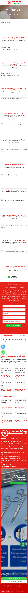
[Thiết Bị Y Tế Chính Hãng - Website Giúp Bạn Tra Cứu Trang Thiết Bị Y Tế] (14, 2)
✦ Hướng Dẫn (23, 587)
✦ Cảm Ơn (17, 587)
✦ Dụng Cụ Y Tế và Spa (18, 585)
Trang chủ (9, 585)
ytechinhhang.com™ (14, 289)
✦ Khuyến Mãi (5, 587)
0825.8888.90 (14, 448)
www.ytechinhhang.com (14, 456)
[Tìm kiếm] (26, 2)
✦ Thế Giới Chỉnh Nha (18, 586)
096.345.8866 (15, 452)
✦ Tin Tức (11, 587)
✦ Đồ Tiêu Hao (8, 586)
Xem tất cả (22, 335)
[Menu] (2, 2)
